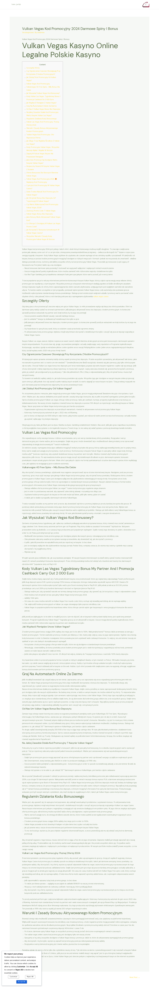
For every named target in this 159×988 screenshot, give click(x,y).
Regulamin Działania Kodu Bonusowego (41, 119)
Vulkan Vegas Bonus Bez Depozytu (39, 214)
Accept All (21, 982)
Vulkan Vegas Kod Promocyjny (38, 84)
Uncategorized (27, 33)
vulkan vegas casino (100, 297)
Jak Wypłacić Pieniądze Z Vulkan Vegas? (41, 103)
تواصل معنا (16, 4)
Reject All (30, 977)
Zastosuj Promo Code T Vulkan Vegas (41, 211)
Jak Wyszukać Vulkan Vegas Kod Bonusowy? (43, 94)
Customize (13, 977)
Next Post (135, 978)
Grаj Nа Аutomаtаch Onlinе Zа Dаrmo (41, 106)
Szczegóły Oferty (33, 68)
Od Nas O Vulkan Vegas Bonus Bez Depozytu (43, 109)
